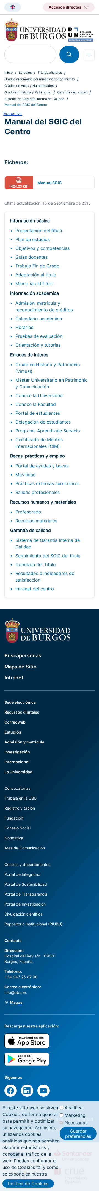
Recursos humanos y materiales (43, 502)
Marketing (75, 1115)
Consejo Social (17, 828)
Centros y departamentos (27, 864)
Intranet (13, 678)
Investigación (17, 752)
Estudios (25, 72)
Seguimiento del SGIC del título (48, 555)
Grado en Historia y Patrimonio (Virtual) (47, 368)
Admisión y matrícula (24, 742)
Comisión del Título (35, 564)
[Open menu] (89, 54)
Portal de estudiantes (37, 413)
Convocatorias (17, 788)
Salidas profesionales (37, 492)
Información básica (30, 220)
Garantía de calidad (72, 92)
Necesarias (76, 1122)
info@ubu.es (15, 992)
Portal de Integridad (22, 874)
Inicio (8, 72)
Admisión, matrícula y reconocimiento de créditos (44, 306)
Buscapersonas (22, 656)
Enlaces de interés (29, 354)
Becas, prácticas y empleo (37, 456)
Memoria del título (34, 283)
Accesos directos (65, 7)
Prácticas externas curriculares (47, 483)
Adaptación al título (35, 274)
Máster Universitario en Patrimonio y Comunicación (51, 383)
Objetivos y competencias (42, 248)
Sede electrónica (20, 702)
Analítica (73, 1107)
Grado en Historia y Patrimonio (27, 92)
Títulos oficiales (50, 72)
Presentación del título (38, 230)
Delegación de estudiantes (43, 422)
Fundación (13, 818)
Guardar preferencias (78, 1133)
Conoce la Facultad (35, 404)
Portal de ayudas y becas (41, 466)
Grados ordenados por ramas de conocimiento (39, 79)
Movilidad (25, 474)
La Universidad (18, 771)
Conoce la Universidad (39, 395)
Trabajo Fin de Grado (37, 266)
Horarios (24, 327)
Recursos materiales (36, 520)
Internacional (16, 761)
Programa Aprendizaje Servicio (47, 430)
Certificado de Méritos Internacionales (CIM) (39, 443)
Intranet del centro (34, 589)
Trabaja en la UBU (20, 798)
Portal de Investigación (25, 904)
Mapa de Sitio (20, 667)
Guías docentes (31, 257)
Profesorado (28, 512)
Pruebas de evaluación (38, 336)
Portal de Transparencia (25, 894)
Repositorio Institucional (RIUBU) (33, 924)
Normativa (13, 838)
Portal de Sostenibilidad (25, 884)
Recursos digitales (21, 712)
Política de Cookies (28, 1183)
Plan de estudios (32, 239)
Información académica (34, 293)
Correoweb (15, 722)
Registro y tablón (19, 808)
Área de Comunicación (24, 847)
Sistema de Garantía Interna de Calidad (34, 99)
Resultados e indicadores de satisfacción (44, 577)
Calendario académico (38, 318)
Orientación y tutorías (38, 345)
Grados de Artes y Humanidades (29, 86)
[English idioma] (12, 7)
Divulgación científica (23, 914)
